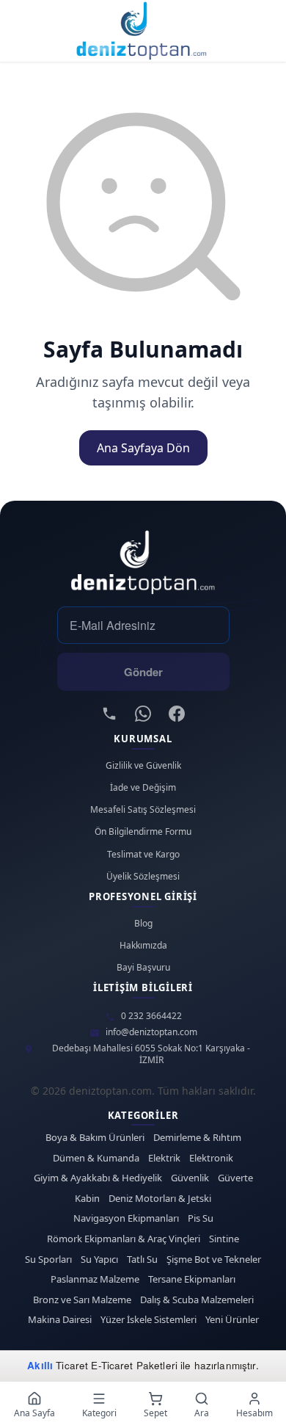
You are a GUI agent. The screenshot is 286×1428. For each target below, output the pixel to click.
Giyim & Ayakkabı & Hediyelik (98, 1178)
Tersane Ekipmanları (191, 1279)
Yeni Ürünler (232, 1319)
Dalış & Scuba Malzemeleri (197, 1300)
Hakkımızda (143, 946)
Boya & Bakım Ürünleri (94, 1137)
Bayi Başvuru (143, 968)
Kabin (87, 1198)
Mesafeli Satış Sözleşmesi (143, 810)
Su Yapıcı (99, 1259)
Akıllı (40, 1365)
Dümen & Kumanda (96, 1158)
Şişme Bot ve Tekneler (213, 1259)
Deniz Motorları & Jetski (160, 1198)
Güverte (235, 1178)
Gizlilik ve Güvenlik (143, 766)
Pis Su (200, 1218)
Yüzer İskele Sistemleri (148, 1319)
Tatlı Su (142, 1259)
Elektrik (164, 1158)
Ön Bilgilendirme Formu (143, 832)
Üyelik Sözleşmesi (143, 876)
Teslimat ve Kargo (143, 854)
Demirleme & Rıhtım (197, 1137)
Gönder (143, 672)
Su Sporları (48, 1259)
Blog (143, 923)
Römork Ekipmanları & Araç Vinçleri (123, 1239)
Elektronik (211, 1158)
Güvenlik (190, 1178)
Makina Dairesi (60, 1319)
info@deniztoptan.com (151, 1032)
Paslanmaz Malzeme (95, 1279)
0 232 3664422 (151, 1016)
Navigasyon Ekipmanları (126, 1218)
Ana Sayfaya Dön (143, 448)
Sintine (224, 1239)
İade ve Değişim (143, 788)
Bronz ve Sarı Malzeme (82, 1300)
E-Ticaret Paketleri (134, 1365)
